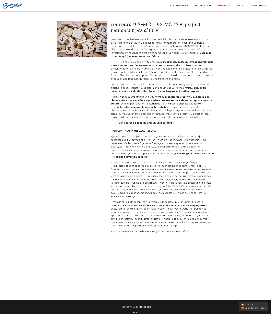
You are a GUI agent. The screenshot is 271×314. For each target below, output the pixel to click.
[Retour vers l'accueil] (12, 5)
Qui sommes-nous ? (179, 5)
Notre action (203, 5)
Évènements (223, 5)
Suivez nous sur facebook (136, 307)
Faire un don (258, 5)
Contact (241, 5)
